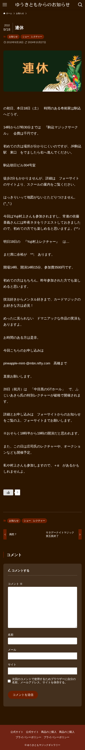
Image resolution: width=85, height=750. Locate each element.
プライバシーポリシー (28, 737)
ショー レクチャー (32, 36)
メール (12, 649)
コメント (15, 583)
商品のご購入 (49, 731)
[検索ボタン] (80, 4)
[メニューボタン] (4, 4)
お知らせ (13, 36)
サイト (12, 664)
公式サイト (16, 731)
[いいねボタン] (8, 492)
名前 (10, 634)
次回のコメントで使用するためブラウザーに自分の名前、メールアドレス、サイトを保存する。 (44, 680)
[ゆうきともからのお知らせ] (42, 4)
